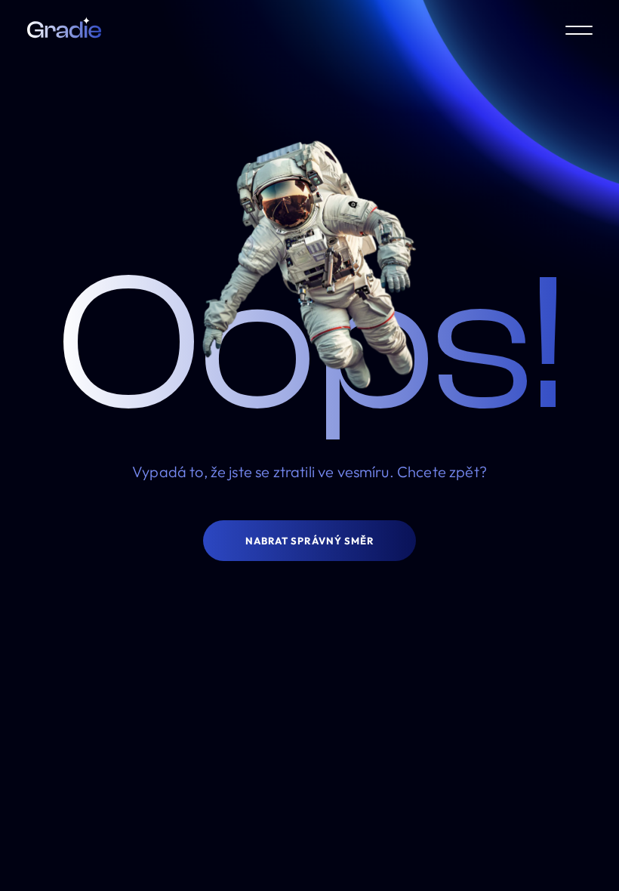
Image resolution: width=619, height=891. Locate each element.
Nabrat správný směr (309, 541)
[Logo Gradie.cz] (64, 30)
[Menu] (579, 30)
